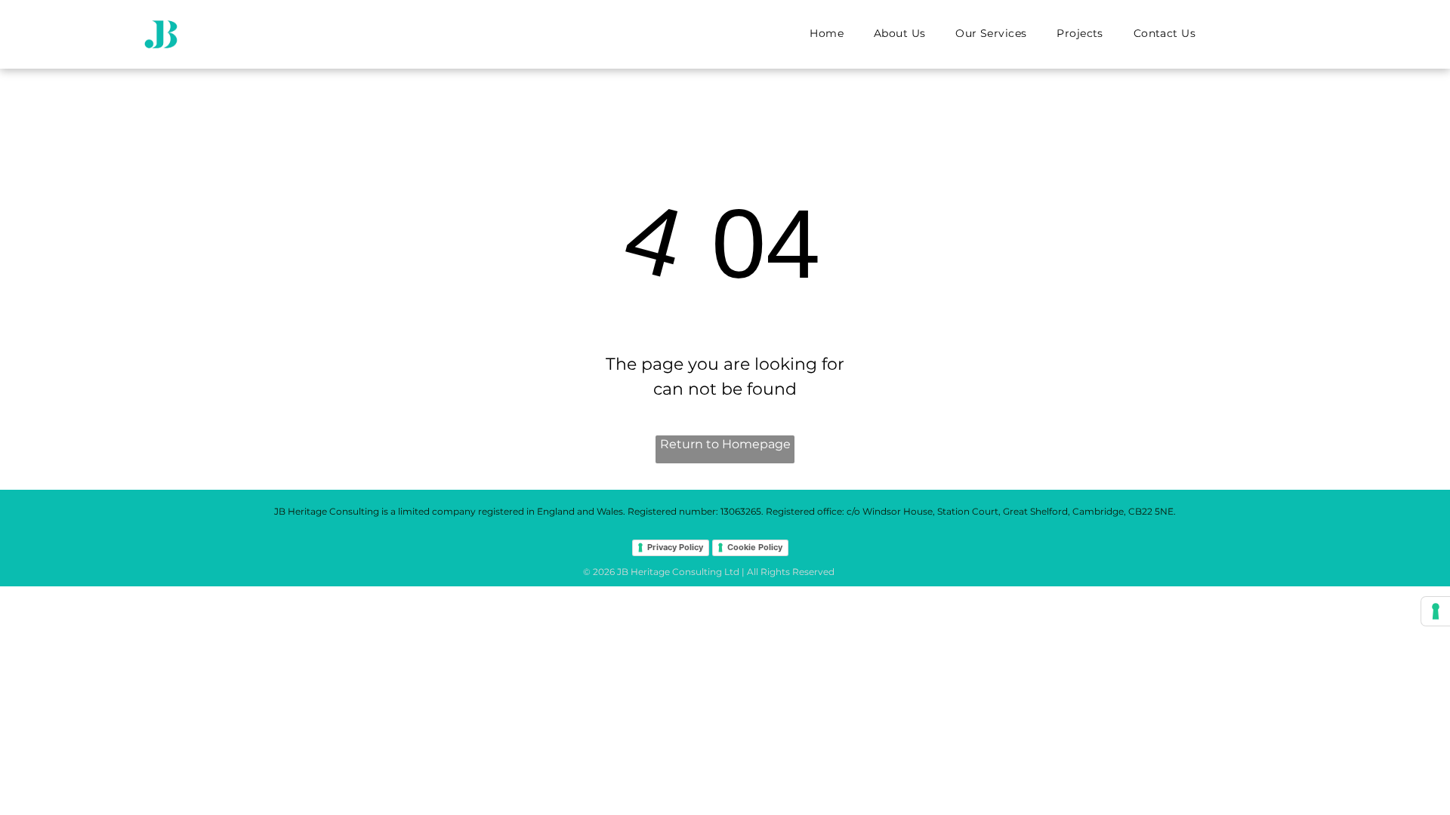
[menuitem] (826, 33)
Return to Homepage (725, 444)
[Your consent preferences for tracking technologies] (1435, 611)
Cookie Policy (754, 547)
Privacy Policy (675, 547)
